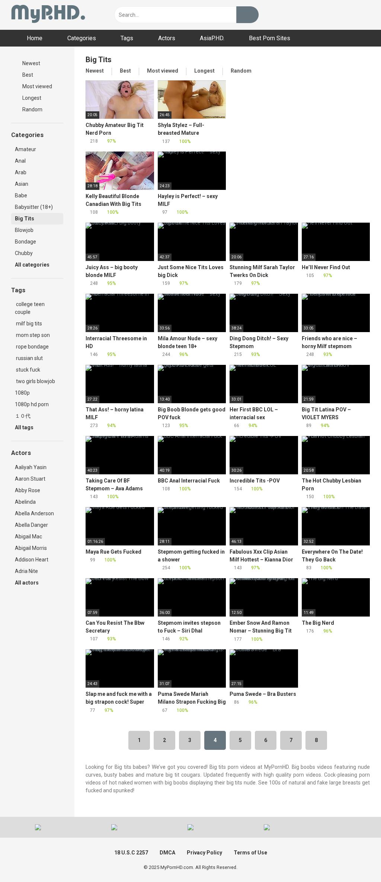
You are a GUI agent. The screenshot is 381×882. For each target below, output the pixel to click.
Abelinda (25, 502)
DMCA (167, 853)
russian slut (29, 358)
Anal (20, 161)
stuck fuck (27, 370)
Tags (127, 38)
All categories (33, 265)
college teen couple (30, 308)
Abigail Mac (28, 536)
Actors (166, 38)
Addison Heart (31, 560)
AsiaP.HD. (212, 38)
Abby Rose (27, 490)
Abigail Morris (31, 548)
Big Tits (24, 219)
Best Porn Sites (269, 38)
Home (34, 38)
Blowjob (24, 230)
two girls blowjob (35, 381)
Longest (31, 98)
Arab (20, 172)
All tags (25, 427)
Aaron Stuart (30, 479)
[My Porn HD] (48, 15)
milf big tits (28, 324)
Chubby (24, 253)
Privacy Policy (204, 853)
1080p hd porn (32, 404)
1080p (22, 393)
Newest (30, 63)
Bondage (25, 242)
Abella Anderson (34, 513)
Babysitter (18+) (34, 207)
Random (31, 109)
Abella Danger (31, 525)
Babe (21, 195)
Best (27, 75)
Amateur (25, 149)
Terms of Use (250, 853)
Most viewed (36, 86)
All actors (27, 583)
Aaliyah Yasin (31, 467)
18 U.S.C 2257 (131, 853)
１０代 (23, 416)
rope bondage (32, 347)
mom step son (32, 335)
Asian (21, 184)
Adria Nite (26, 571)
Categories (81, 38)
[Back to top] (356, 859)
